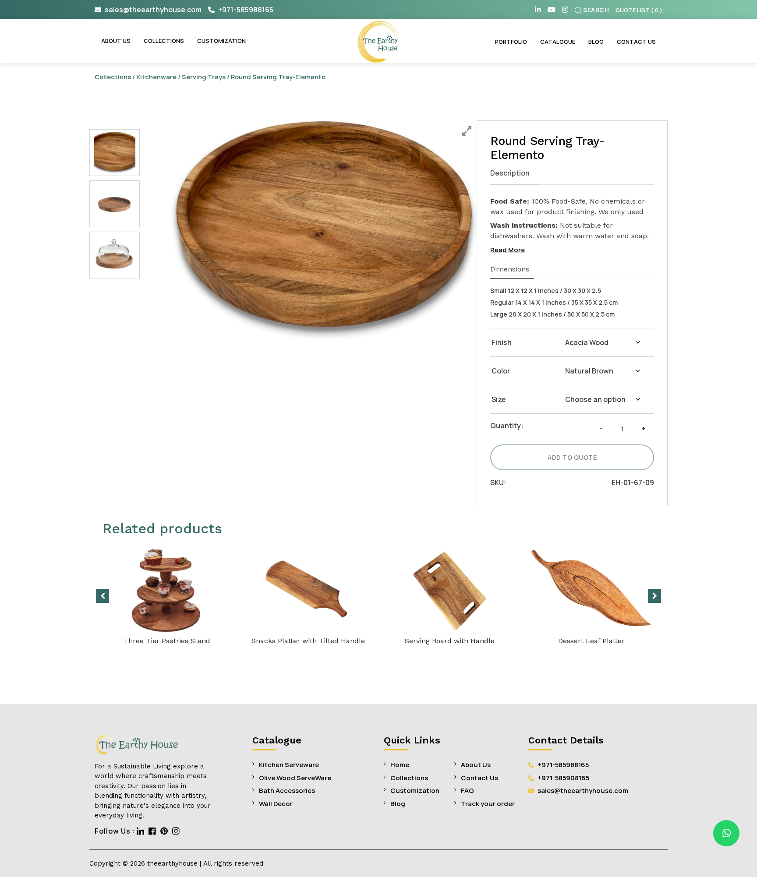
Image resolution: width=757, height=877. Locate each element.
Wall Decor (276, 803)
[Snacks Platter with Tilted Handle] (308, 589)
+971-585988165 (245, 9)
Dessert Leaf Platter (591, 641)
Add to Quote (572, 457)
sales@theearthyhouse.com (153, 9)
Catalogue (557, 42)
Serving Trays (204, 76)
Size (499, 399)
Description (510, 173)
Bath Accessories (287, 790)
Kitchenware (156, 76)
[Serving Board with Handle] (450, 589)
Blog (596, 42)
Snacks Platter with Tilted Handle (308, 641)
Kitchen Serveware (289, 764)
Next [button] (654, 596)
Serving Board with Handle (450, 641)
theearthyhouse (172, 863)
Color (501, 371)
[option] (324, 229)
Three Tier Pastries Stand (167, 641)
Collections (164, 41)
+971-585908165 (562, 777)
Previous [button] (102, 596)
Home (399, 764)
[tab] (514, 173)
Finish (502, 342)
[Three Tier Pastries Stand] (167, 589)
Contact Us (636, 42)
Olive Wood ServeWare (295, 777)
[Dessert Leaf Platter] (591, 589)
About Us (116, 41)
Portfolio (511, 42)
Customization (221, 41)
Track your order (488, 803)
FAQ (467, 790)
